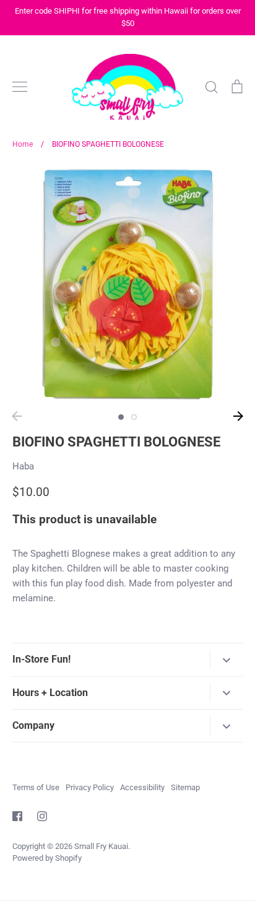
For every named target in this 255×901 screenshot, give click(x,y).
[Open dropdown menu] (226, 659)
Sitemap (185, 787)
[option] (127, 284)
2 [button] (134, 417)
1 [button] (121, 417)
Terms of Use (35, 787)
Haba (23, 466)
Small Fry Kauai (101, 846)
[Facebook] (17, 816)
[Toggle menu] (19, 87)
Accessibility (142, 787)
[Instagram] (42, 816)
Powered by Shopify (47, 858)
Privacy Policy (90, 787)
